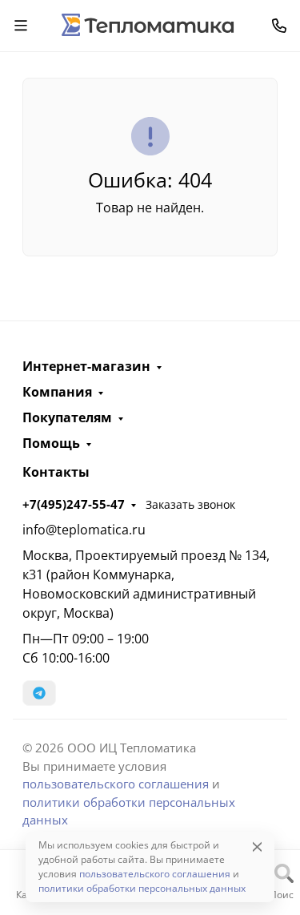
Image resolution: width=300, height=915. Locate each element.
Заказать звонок (190, 504)
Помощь (51, 443)
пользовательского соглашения (115, 784)
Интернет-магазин (86, 366)
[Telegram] (39, 693)
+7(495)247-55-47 (73, 504)
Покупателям (67, 417)
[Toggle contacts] (279, 25)
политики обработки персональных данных (142, 888)
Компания (57, 391)
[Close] (257, 846)
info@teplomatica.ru (84, 529)
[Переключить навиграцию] (20, 25)
